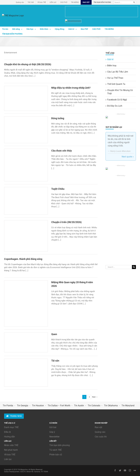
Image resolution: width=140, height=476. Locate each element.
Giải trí (110, 59)
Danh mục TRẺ (11, 427)
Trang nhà (16, 416)
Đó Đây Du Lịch (114, 106)
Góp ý (52, 432)
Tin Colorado (94, 405)
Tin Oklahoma (111, 405)
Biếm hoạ (111, 65)
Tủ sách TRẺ (55, 450)
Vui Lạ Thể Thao (115, 78)
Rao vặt (98, 427)
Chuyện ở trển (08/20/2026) (66, 222)
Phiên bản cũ (55, 454)
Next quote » (128, 156)
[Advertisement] (121, 218)
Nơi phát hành (11, 450)
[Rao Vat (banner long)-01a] (101, 11)
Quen (54, 334)
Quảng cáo (100, 432)
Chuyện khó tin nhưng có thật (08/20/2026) (27, 64)
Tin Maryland (128, 405)
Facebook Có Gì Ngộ (117, 99)
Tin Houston (38, 405)
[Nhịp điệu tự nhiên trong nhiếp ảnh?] (26, 98)
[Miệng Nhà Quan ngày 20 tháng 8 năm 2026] (26, 303)
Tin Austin (79, 405)
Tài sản (55, 360)
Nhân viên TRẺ (11, 445)
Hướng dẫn (9, 436)
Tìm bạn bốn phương (59, 445)
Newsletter (54, 436)
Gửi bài (52, 427)
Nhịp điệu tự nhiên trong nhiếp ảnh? (71, 87)
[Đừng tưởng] (26, 129)
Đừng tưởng (57, 118)
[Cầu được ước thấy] (26, 165)
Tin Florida (8, 405)
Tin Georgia (22, 405)
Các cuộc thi (101, 436)
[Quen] (26, 342)
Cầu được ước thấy (61, 150)
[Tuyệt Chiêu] (26, 201)
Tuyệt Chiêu (57, 188)
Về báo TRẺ (9, 454)
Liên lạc (8, 459)
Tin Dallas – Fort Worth (59, 405)
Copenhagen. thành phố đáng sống (23, 259)
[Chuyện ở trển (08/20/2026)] (26, 235)
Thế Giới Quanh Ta (116, 84)
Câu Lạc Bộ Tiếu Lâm (117, 71)
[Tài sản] (26, 373)
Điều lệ (7, 432)
